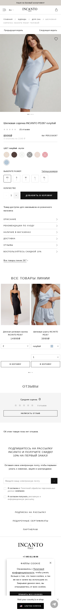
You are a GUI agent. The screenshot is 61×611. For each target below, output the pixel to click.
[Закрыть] (50, 563)
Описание (10, 219)
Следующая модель (48, 30)
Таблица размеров (49, 171)
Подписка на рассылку (30, 512)
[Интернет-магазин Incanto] (30, 10)
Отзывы (8, 245)
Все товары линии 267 (15, 260)
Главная (8, 19)
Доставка (9, 238)
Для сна (36, 19)
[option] (30, 2)
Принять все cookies (31, 594)
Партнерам (30, 529)
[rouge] (45, 155)
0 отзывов (41, 405)
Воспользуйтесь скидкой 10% (23, 251)
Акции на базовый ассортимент (30, 3)
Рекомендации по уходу (19, 226)
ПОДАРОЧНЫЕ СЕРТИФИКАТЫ (30, 521)
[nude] (37, 155)
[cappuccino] (6, 155)
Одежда (22, 19)
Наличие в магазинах (17, 232)
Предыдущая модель (13, 30)
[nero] (30, 155)
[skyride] (6, 162)
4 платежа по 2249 (14, 138)
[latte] (22, 155)
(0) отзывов (24, 129)
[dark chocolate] (14, 155)
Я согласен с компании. (31, 489)
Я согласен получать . (24, 497)
